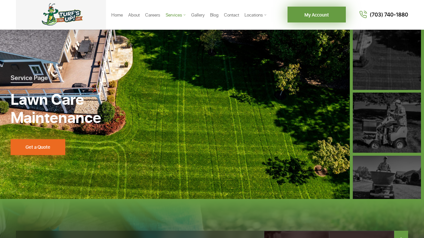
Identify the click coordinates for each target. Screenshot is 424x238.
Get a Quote (38, 147)
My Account (316, 15)
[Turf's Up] (61, 14)
